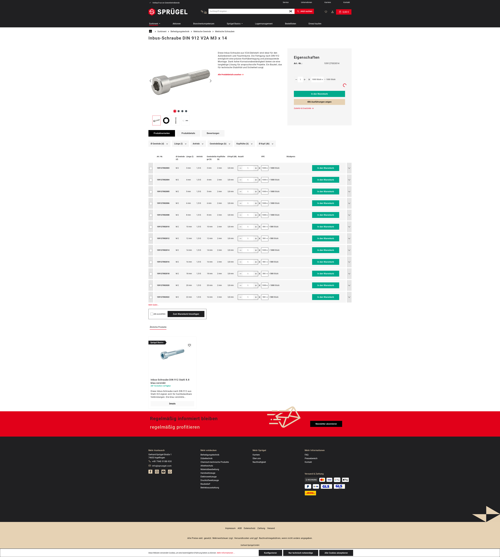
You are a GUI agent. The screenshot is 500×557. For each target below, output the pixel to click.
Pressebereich (311, 458)
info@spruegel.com (162, 466)
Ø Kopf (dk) (264, 143)
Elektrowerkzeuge (209, 476)
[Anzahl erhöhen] (305, 79)
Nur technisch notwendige (301, 553)
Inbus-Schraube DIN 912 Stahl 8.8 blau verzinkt (170, 381)
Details (172, 403)
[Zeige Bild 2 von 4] (179, 111)
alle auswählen (159, 314)
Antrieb (196, 143)
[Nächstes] (211, 81)
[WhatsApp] (170, 472)
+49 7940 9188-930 (162, 461)
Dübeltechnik (207, 458)
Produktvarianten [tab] (162, 133)
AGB (240, 528)
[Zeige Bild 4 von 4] (186, 111)
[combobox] (247, 11)
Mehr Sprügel (259, 450)
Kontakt (308, 462)
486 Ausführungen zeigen (319, 102)
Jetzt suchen (306, 11)
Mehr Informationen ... (226, 553)
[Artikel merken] (189, 345)
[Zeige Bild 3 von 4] (182, 111)
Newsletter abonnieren (326, 424)
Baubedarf (205, 484)
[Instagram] (157, 472)
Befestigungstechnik (210, 455)
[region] (180, 86)
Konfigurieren (270, 553)
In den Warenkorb (319, 94)
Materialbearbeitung (210, 469)
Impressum (230, 528)
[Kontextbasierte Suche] (203, 12)
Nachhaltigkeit (259, 462)
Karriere (256, 455)
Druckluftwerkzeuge (210, 480)
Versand (271, 528)
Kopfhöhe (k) (242, 143)
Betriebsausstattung (210, 487)
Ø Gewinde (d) (158, 143)
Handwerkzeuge (208, 473)
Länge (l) (178, 143)
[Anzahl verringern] (296, 79)
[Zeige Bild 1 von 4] (175, 111)
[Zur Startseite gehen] (168, 12)
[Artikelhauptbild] (180, 81)
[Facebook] (150, 472)
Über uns (257, 458)
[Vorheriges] (150, 81)
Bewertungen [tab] (213, 133)
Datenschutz (249, 528)
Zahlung (261, 528)
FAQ (306, 455)
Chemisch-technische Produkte (215, 462)
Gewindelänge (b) (218, 143)
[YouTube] (163, 472)
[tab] (188, 133)
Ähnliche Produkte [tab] (158, 327)
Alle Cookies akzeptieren (336, 553)
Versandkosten (241, 538)
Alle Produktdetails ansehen (229, 75)
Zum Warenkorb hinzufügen (186, 314)
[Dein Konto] (332, 12)
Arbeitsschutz (207, 465)
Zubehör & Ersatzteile (302, 108)
